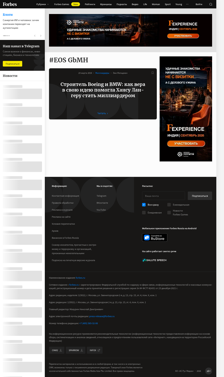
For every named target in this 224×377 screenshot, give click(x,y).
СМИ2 (55, 350)
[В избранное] (152, 73)
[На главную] (10, 4)
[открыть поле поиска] (211, 4)
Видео (135, 4)
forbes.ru (80, 277)
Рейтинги (90, 4)
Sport (168, 4)
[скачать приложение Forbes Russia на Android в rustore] (154, 237)
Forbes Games (66, 4)
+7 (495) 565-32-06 (88, 323)
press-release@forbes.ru (102, 316)
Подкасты (122, 4)
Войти (199, 4)
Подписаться (200, 196)
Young (179, 4)
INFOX (93, 350)
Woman (156, 4)
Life (145, 4)
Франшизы (106, 4)
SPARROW (74, 350)
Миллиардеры (102, 72)
